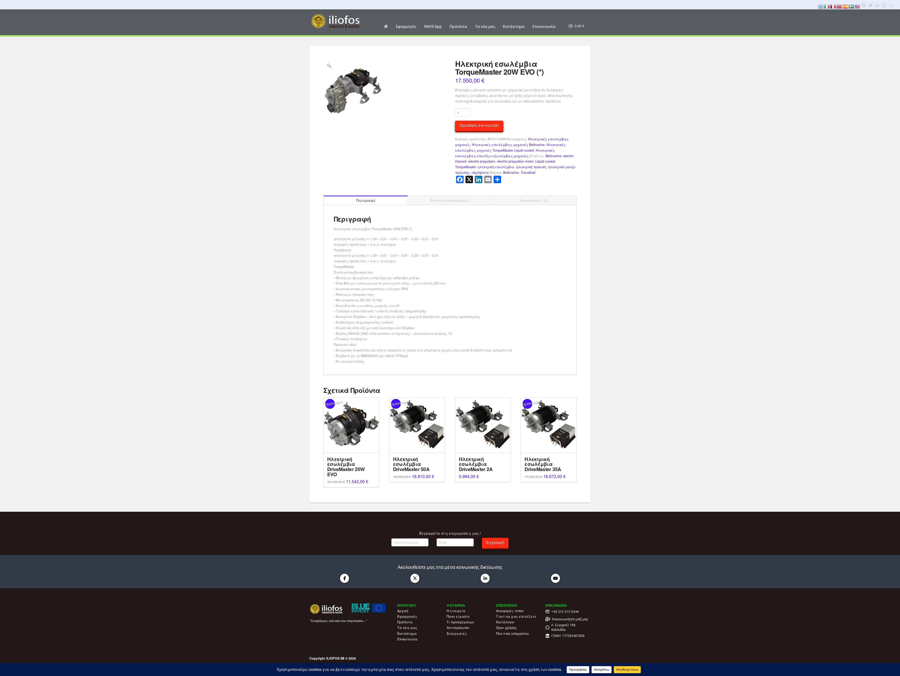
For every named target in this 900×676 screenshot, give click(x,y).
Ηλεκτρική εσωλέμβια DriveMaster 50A (411, 464)
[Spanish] (845, 6)
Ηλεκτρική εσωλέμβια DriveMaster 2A (476, 464)
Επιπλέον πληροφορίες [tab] (449, 200)
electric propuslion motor (515, 161)
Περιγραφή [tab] (365, 200)
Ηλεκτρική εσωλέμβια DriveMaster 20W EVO (346, 467)
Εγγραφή (495, 542)
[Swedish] (851, 6)
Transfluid (528, 172)
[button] (329, 65)
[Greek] (821, 6)
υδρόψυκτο (480, 172)
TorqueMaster (465, 166)
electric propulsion (481, 161)
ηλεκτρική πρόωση (531, 166)
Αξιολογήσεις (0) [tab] (534, 200)
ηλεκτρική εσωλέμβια (496, 166)
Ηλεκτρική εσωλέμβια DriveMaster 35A (543, 464)
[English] (858, 6)
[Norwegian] (839, 6)
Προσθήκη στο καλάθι (479, 125)
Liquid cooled (545, 161)
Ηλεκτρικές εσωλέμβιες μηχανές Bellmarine (508, 144)
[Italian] (827, 6)
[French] (833, 6)
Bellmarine (553, 155)
